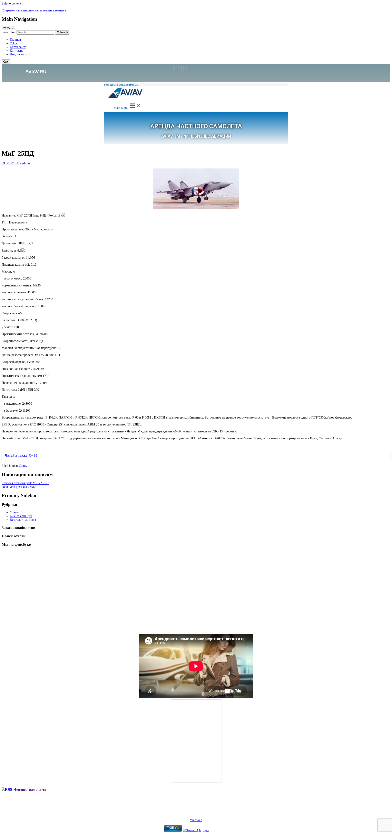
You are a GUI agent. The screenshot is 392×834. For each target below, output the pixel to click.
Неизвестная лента (29, 789)
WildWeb (196, 820)
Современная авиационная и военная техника (34, 10)
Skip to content (11, 3)
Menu (10, 28)
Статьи (24, 465)
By (23, 163)
